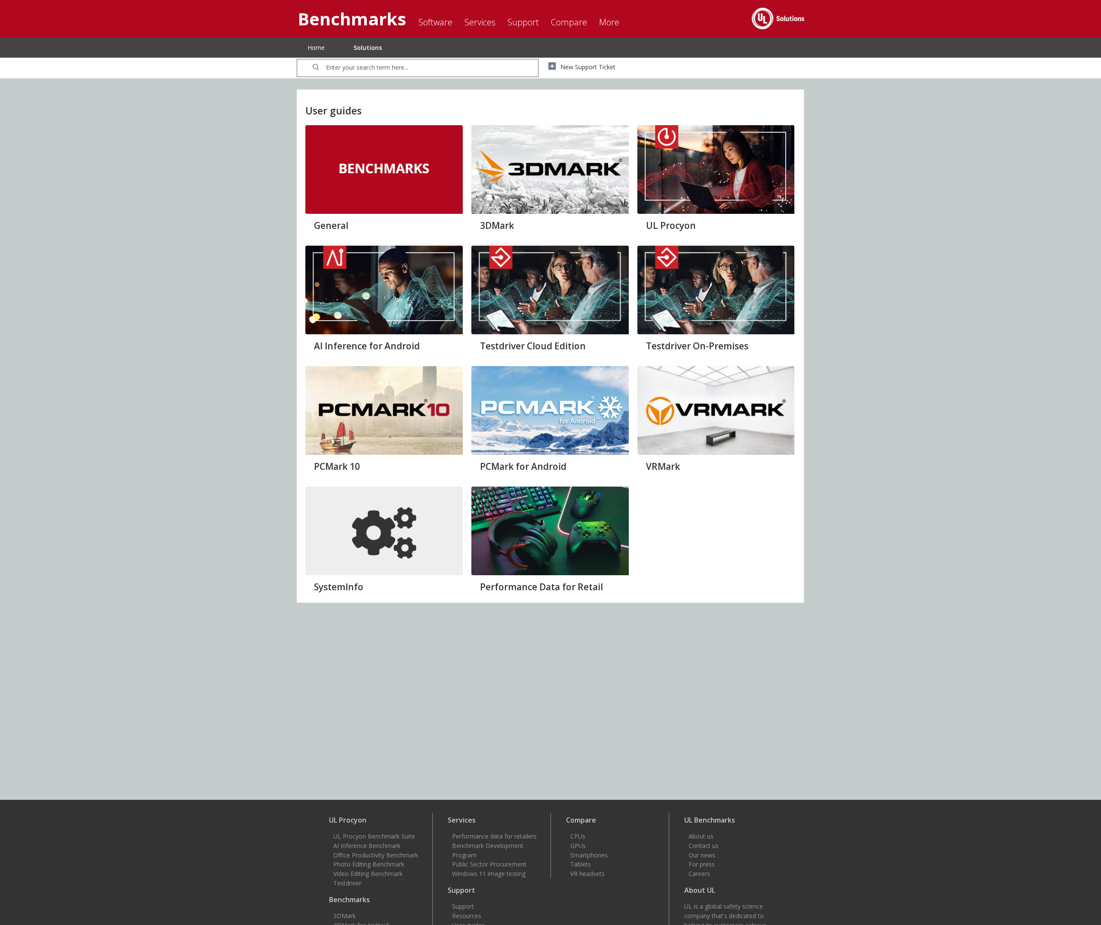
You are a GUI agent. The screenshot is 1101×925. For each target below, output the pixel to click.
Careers (699, 874)
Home (316, 47)
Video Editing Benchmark (368, 874)
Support (463, 906)
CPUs (577, 836)
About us (701, 836)
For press (702, 864)
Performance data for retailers (494, 836)
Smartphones (589, 855)
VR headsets (587, 874)
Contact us (704, 846)
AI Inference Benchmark (366, 846)
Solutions (368, 47)
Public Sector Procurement (489, 864)
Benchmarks (349, 899)
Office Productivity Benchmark (375, 855)
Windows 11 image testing (489, 874)
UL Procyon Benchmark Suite (374, 836)
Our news (702, 855)
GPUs (578, 846)
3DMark (344, 916)
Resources (466, 916)
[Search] (316, 68)
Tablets (580, 864)
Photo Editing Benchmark (368, 864)
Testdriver (347, 883)
